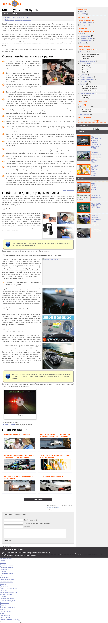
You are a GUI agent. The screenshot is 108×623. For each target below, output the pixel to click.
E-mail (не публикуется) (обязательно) (37, 523)
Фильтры (82, 84)
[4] (55, 508)
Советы (12, 424)
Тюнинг (80, 105)
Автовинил (85, 109)
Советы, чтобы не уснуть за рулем (16, 17)
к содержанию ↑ (68, 190)
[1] (48, 508)
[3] (53, 508)
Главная (5, 424)
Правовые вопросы (84, 31)
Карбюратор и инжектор (87, 61)
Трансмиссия (84, 82)
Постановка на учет (86, 38)
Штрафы (82, 43)
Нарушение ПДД (85, 36)
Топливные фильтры (88, 90)
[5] (58, 508)
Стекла (84, 72)
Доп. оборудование (84, 20)
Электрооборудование (87, 93)
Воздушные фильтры (88, 86)
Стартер (84, 98)
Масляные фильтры (88, 88)
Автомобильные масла (89, 54)
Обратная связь (17, 549)
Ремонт (84, 58)
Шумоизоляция (84, 114)
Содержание (6, 549)
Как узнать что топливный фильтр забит (96, 205)
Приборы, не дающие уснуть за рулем (18, 20)
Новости (81, 28)
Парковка (83, 14)
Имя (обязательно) (30, 520)
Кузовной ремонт (85, 63)
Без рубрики (82, 17)
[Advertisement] (89, 260)
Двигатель (83, 52)
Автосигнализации (86, 22)
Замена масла (86, 56)
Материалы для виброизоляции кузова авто (96, 197)
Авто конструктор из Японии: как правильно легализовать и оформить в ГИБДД (96, 142)
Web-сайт (27, 527)
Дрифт (82, 11)
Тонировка (85, 111)
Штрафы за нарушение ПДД (87, 121)
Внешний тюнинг (85, 107)
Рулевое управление (86, 77)
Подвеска (83, 75)
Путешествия (82, 46)
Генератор (85, 95)
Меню (2, 558)
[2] (50, 508)
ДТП (81, 34)
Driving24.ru (13, 552)
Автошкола (82, 9)
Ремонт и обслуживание (86, 50)
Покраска (85, 66)
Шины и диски (83, 117)
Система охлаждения (87, 79)
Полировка (85, 68)
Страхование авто (85, 40)
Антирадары (84, 25)
